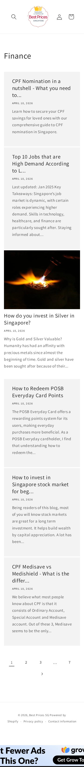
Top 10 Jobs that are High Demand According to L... (41, 164)
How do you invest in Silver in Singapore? (39, 319)
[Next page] (42, 674)
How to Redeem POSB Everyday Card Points (38, 392)
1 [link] (12, 662)
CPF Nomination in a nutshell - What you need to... (41, 88)
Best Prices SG (39, 715)
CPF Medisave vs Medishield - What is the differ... (41, 574)
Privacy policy (33, 721)
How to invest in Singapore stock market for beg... (40, 484)
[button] (14, 17)
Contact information (62, 721)
